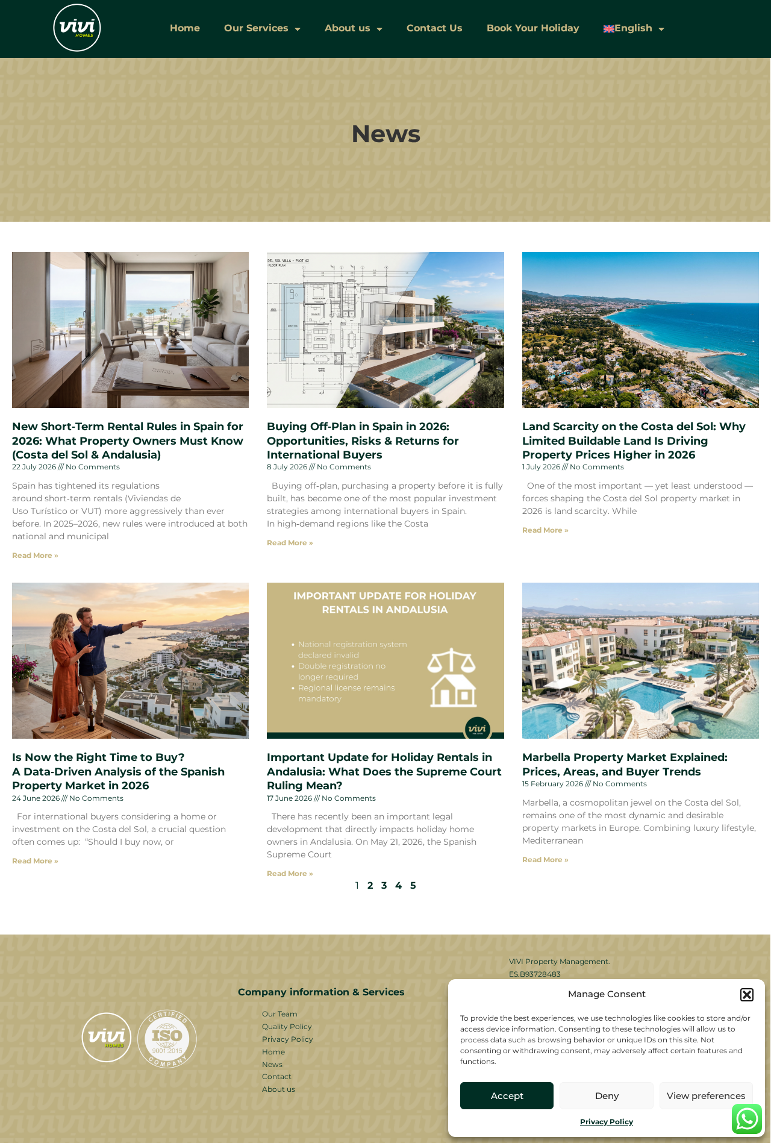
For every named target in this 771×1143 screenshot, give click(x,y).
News (272, 1064)
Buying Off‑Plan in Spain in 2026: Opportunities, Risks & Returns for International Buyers (363, 441)
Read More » (35, 555)
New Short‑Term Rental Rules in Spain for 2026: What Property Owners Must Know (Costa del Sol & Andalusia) (127, 441)
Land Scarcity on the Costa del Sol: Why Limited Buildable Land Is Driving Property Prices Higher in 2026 (634, 441)
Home (185, 28)
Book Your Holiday (533, 28)
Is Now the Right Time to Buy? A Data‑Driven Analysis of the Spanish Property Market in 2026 (118, 771)
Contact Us (435, 28)
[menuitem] (634, 28)
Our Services (256, 28)
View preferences (706, 1095)
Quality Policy (287, 1026)
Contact (277, 1076)
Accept (507, 1095)
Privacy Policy (606, 1121)
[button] (747, 995)
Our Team (280, 1013)
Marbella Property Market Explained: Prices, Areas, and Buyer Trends (625, 764)
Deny (607, 1095)
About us (347, 28)
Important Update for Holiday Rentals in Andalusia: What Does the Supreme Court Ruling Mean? (384, 771)
